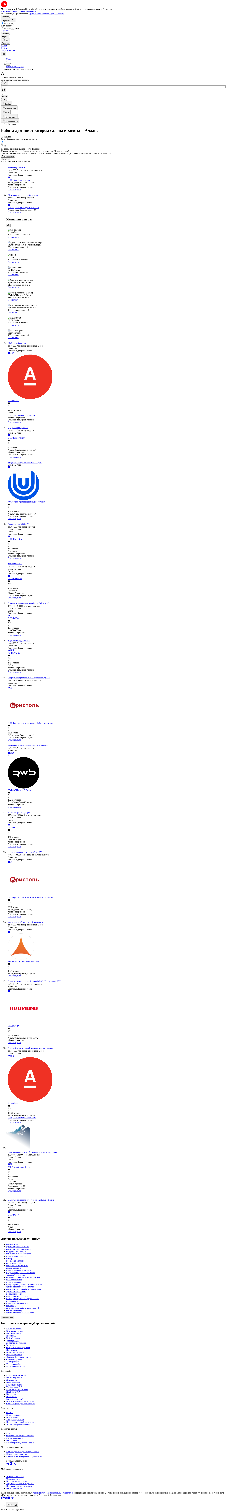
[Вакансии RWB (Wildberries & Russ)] (116, 773)
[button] (4, 46)
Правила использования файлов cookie (46, 14)
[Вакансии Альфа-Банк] (116, 377)
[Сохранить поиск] (3, 90)
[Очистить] (4, 83)
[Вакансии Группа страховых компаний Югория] (116, 485)
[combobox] (13, 77)
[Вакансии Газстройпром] (116, 1195)
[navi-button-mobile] (3, 54)
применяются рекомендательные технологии (53, 1493)
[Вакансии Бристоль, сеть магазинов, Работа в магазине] (116, 705)
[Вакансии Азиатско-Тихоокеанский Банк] (116, 946)
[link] (5, 39)
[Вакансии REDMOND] (116, 1009)
